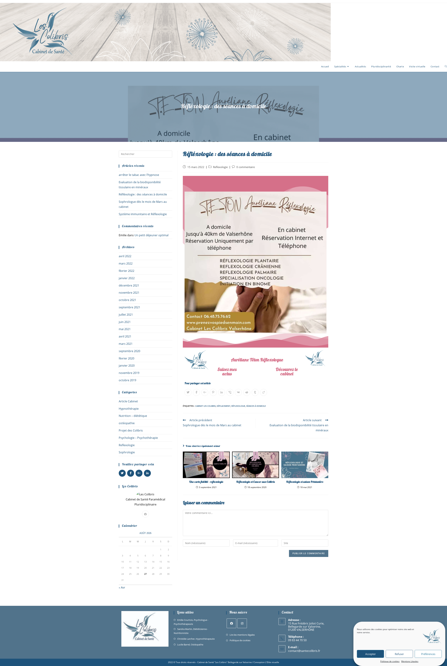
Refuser (399, 654)
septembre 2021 (129, 307)
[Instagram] (242, 623)
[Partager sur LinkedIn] (221, 392)
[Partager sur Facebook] (196, 392)
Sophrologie (127, 452)
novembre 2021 (129, 293)
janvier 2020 (127, 365)
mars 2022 (126, 263)
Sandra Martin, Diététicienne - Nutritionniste (191, 631)
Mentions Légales (409, 661)
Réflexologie (238, 406)
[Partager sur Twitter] (188, 392)
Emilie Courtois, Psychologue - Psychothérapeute (191, 622)
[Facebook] (145, 514)
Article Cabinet (128, 401)
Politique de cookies (390, 661)
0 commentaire (245, 167)
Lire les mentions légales (242, 634)
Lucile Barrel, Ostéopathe (190, 644)
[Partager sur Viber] (229, 392)
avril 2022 (125, 256)
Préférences (428, 654)
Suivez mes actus (227, 372)
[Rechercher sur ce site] (145, 154)
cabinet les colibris (205, 406)
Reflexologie (220, 167)
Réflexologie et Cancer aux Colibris (255, 482)
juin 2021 (125, 322)
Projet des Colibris (131, 430)
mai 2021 (125, 329)
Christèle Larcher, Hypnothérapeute (196, 638)
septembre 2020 (129, 351)
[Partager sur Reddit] (246, 392)
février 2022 (126, 271)
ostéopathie (127, 423)
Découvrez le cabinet (287, 372)
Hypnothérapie (129, 409)
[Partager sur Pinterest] (213, 392)
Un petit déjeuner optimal (151, 235)
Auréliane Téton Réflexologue (257, 360)
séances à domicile (256, 406)
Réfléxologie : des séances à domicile (143, 194)
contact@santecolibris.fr (304, 651)
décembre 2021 (129, 285)
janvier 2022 (127, 278)
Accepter (370, 654)
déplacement (223, 406)
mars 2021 (126, 344)
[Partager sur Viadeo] (263, 392)
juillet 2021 (126, 315)
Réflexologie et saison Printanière (304, 482)
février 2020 (126, 358)
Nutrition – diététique (133, 416)
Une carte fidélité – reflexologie (206, 482)
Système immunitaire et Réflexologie (143, 214)
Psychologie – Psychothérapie (138, 438)
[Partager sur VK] (238, 392)
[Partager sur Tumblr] (255, 392)
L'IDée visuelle (272, 662)
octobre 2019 (127, 380)
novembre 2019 (129, 373)
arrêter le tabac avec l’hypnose (139, 175)
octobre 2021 (127, 300)
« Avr (122, 587)
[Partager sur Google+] (204, 392)
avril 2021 (125, 336)
